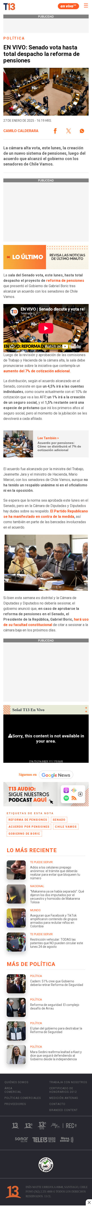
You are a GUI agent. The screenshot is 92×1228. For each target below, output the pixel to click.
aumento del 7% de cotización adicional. (37, 371)
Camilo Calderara (20, 131)
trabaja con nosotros (68, 1082)
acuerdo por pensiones (28, 826)
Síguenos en (28, 774)
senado (59, 819)
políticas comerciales (22, 1098)
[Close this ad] (89, 1202)
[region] (46, 1217)
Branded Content (63, 1110)
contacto (57, 1104)
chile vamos (66, 826)
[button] (55, 131)
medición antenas (63, 1098)
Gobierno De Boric (24, 833)
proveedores (15, 1104)
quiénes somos (16, 1082)
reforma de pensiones (65, 280)
